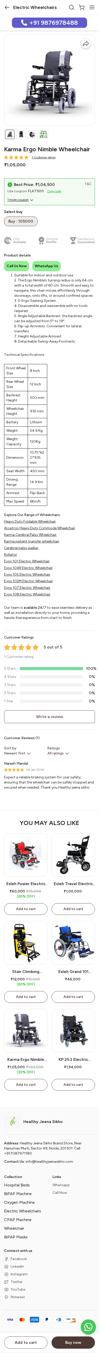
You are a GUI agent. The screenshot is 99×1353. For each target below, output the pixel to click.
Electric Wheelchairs (22, 1211)
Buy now (73, 1342)
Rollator (10, 554)
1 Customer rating (44, 157)
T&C (88, 184)
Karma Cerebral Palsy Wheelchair (30, 535)
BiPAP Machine (18, 1193)
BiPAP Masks (16, 1237)
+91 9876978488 (53, 23)
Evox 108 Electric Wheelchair (27, 594)
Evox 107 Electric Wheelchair (27, 588)
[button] (7, 7)
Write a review (49, 716)
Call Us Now (17, 266)
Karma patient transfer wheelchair (31, 541)
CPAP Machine (17, 1219)
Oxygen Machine (19, 1202)
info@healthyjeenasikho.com (49, 1161)
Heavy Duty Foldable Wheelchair (30, 521)
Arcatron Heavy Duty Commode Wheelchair (39, 528)
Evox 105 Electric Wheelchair (27, 574)
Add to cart (26, 1342)
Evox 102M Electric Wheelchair (28, 581)
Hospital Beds (17, 1185)
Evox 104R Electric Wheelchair (28, 568)
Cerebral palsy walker (21, 548)
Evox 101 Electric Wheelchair (27, 561)
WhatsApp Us (46, 266)
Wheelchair (14, 1228)
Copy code (54, 191)
